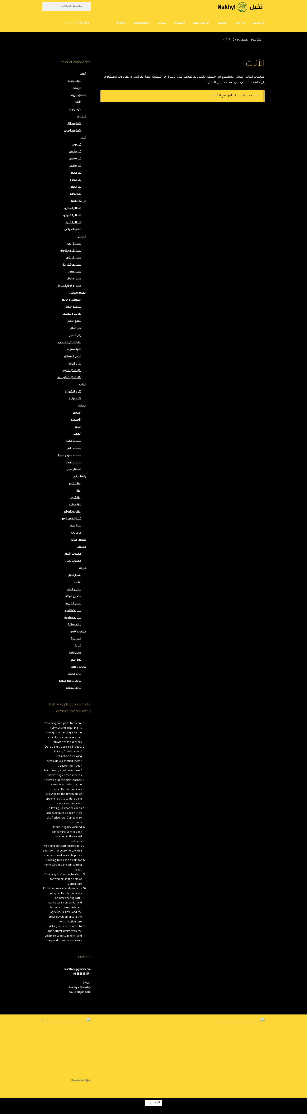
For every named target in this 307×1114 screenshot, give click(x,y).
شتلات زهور (74, 448)
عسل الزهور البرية (71, 250)
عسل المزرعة (73, 603)
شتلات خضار (73, 441)
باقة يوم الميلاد (72, 511)
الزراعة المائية (78, 201)
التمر (83, 137)
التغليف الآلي (73, 123)
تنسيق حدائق (78, 540)
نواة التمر (76, 660)
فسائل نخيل (73, 469)
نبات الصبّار (74, 674)
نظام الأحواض (72, 229)
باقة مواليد (75, 504)
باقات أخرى (75, 483)
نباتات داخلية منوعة (70, 681)
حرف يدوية (75, 109)
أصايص (76, 413)
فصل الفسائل (72, 356)
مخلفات (81, 547)
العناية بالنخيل (77, 293)
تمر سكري (75, 159)
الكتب (82, 385)
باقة (79, 490)
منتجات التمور (73, 610)
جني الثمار (75, 328)
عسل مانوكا (74, 279)
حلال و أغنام (74, 589)
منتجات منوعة (73, 617)
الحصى (77, 434)
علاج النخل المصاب (69, 342)
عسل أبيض (74, 243)
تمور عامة (75, 194)
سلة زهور (75, 526)
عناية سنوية (74, 349)
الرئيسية (258, 23)
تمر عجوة (76, 173)
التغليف (81, 116)
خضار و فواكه (73, 596)
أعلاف (77, 582)
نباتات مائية (74, 624)
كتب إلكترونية (73, 391)
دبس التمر (75, 653)
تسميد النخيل (73, 307)
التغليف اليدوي (72, 130)
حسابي (162, 23)
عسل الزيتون (73, 257)
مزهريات (76, 533)
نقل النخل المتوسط (69, 377)
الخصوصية (142, 23)
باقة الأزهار (80, 476)
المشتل (81, 406)
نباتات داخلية (78, 667)
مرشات (76, 88)
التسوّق (179, 23)
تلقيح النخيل (74, 321)
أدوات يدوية (74, 81)
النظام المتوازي (72, 215)
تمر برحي (76, 144)
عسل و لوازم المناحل (69, 286)
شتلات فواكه (73, 462)
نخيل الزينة (75, 363)
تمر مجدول (75, 187)
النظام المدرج (73, 222)
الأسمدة (76, 420)
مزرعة (82, 568)
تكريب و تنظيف (72, 314)
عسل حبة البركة (72, 264)
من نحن (240, 23)
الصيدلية (76, 638)
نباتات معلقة (73, 688)
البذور (78, 427)
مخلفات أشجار (72, 554)
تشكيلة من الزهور (71, 518)
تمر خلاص (75, 151)
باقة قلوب (75, 497)
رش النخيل (75, 335)
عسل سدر (75, 271)
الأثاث (78, 102)
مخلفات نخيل (73, 561)
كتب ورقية (75, 398)
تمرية (78, 646)
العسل (81, 236)
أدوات (83, 74)
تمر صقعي (75, 166)
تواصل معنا (200, 23)
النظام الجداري (72, 208)
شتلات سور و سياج (69, 455)
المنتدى (222, 23)
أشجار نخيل (74, 575)
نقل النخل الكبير (72, 370)
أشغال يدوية (240, 39)
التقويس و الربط (71, 300)
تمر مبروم (75, 180)
